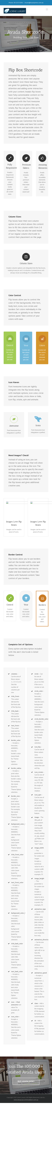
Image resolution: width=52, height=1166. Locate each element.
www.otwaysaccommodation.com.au (26, 1100)
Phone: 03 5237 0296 (16, 2)
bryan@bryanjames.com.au (34, 2)
